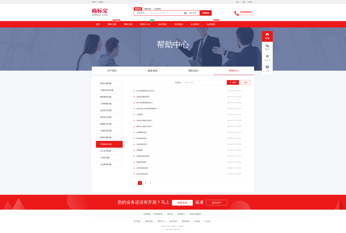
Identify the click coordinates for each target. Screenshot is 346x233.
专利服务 (178, 24)
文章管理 (140, 114)
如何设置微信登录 (143, 97)
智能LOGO (145, 24)
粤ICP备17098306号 (173, 229)
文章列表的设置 (142, 168)
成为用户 (217, 202)
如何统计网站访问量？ (145, 120)
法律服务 (211, 24)
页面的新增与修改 (143, 156)
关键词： (178, 83)
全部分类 (193, 13)
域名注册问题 (106, 83)
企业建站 (195, 24)
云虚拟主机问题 (106, 90)
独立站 (170, 214)
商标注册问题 (106, 137)
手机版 (197, 221)
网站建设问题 (106, 97)
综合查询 (141, 13)
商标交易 (128, 24)
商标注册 (112, 24)
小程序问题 (105, 158)
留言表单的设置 (142, 174)
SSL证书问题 (105, 151)
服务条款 (149, 221)
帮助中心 (161, 221)
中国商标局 (158, 214)
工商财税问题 (106, 104)
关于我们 (137, 221)
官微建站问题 (106, 144)
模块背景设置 (141, 162)
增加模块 (140, 150)
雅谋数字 (181, 214)
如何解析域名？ (142, 132)
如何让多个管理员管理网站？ (147, 109)
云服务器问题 (106, 131)
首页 (98, 24)
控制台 (250, 2)
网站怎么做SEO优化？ (145, 126)
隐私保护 (185, 221)
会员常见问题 (106, 110)
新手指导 (173, 221)
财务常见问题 (106, 117)
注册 (243, 2)
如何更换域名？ (142, 138)
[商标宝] (105, 15)
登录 (237, 2)
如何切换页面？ (142, 144)
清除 (245, 83)
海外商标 (162, 24)
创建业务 (182, 202)
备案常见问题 (106, 124)
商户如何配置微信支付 (145, 103)
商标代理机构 (195, 214)
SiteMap (207, 221)
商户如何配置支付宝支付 (145, 91)
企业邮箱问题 (106, 164)
